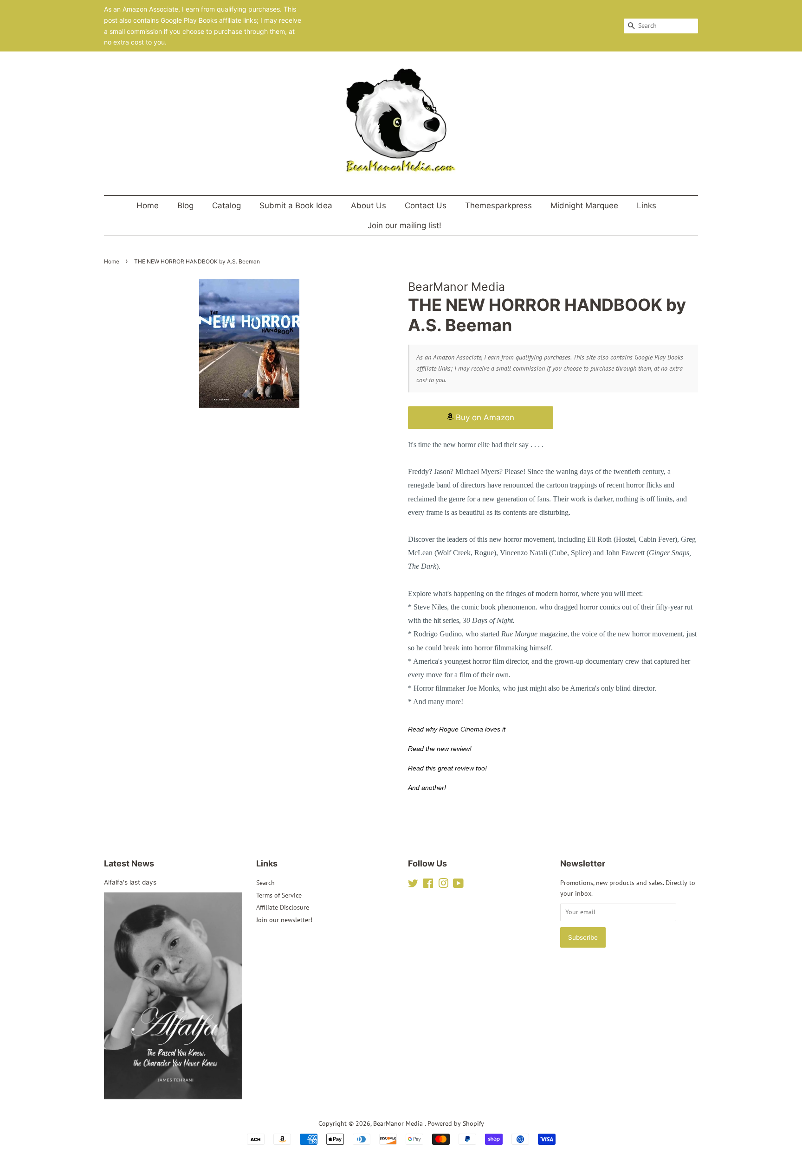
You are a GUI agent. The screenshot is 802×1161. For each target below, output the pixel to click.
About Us (368, 205)
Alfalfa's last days (130, 882)
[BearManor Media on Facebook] (428, 885)
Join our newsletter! (284, 920)
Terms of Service (279, 895)
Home (147, 205)
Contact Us (425, 205)
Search (265, 883)
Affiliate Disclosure (282, 907)
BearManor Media (399, 1123)
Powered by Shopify (455, 1123)
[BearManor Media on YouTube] (458, 885)
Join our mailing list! (404, 225)
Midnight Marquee (584, 205)
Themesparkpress (498, 205)
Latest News (129, 863)
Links (646, 205)
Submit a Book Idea (295, 205)
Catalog (226, 205)
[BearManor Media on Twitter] (413, 885)
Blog (185, 205)
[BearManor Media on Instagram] (443, 885)
